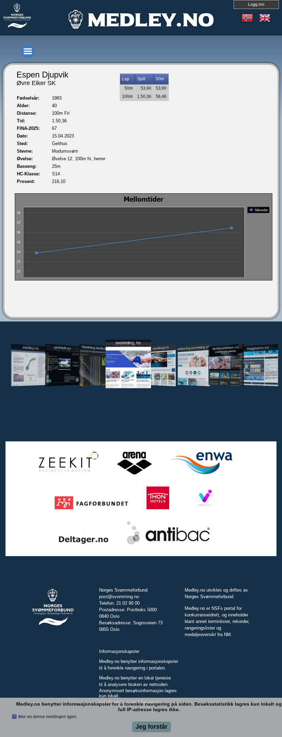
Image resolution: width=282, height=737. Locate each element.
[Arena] (134, 474)
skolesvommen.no (226, 347)
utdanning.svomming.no (194, 348)
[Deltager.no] (83, 544)
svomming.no (128, 342)
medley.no (31, 347)
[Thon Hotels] (158, 509)
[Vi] (204, 509)
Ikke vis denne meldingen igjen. (47, 716)
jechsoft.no (63, 347)
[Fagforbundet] (91, 509)
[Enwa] (201, 474)
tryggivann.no (258, 347)
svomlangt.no (161, 347)
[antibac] (168, 544)
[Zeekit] (67, 474)
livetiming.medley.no (95, 347)
